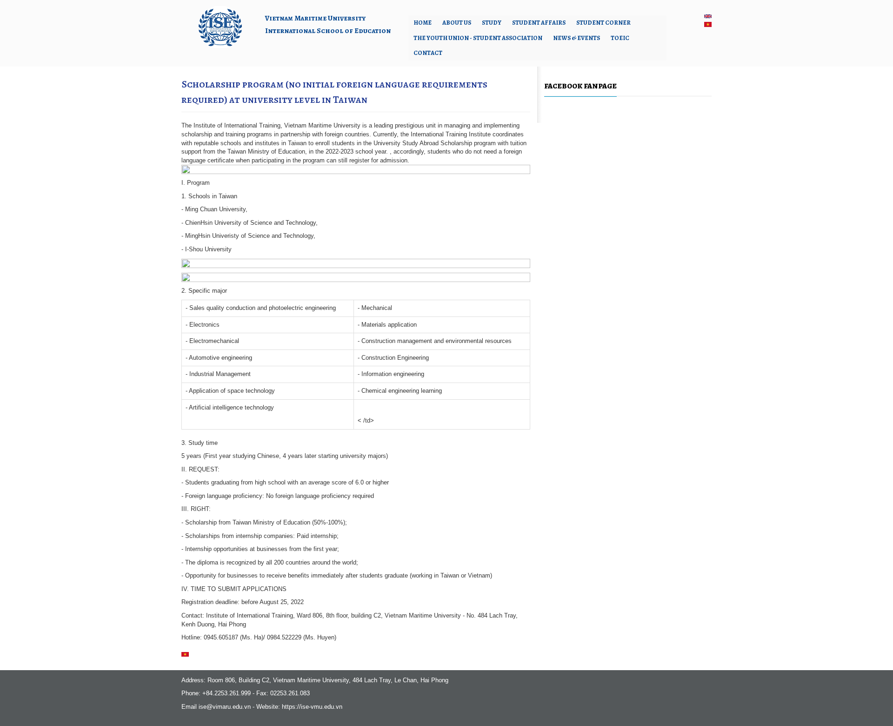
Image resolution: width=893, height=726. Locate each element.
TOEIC (620, 38)
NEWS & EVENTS (576, 38)
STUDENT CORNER (603, 23)
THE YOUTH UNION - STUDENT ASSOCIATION (477, 38)
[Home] (220, 26)
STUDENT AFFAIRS (539, 23)
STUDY (491, 23)
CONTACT (427, 53)
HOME (422, 23)
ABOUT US (456, 23)
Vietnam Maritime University (315, 18)
